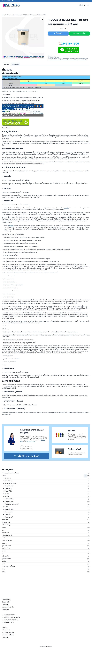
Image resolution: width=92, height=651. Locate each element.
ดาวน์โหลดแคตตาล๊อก (8, 632)
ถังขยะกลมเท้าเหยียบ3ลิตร (56, 59)
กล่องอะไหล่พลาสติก (7, 535)
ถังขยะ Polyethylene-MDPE (12, 504)
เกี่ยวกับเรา (5, 627)
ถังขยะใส (7, 506)
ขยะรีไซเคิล (8, 200)
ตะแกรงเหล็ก (5, 532)
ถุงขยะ (4, 551)
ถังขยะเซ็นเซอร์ (8, 517)
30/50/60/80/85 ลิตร (10, 483)
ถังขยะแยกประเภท (9, 486)
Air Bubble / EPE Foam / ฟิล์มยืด (10, 473)
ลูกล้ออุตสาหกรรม (6, 558)
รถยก (3, 530)
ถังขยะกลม (72, 58)
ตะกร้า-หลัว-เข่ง (6, 548)
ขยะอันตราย (9, 368)
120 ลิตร (7, 493)
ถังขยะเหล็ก (8, 514)
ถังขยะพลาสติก (65, 59)
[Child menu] (85, 475)
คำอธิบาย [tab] (6, 64)
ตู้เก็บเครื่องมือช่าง (6, 545)
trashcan (60, 58)
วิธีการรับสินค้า (5, 609)
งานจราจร (4, 543)
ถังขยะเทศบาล (8, 488)
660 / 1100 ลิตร (9, 499)
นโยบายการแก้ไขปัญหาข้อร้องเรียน (11, 617)
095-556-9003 (31, 441)
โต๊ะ (3, 553)
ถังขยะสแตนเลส (9, 512)
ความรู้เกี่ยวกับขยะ (10, 131)
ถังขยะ (63, 58)
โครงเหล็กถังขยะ (9, 481)
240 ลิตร (7, 496)
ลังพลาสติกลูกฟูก (6, 522)
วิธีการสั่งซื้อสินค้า (6, 599)
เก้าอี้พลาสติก (5, 538)
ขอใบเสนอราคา (6, 630)
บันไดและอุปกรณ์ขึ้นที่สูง (8, 566)
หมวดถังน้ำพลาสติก (7, 540)
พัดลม (3, 569)
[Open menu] (88, 5)
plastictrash (54, 58)
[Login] (85, 5)
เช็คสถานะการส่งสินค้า (8, 607)
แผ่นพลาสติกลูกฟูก (7, 525)
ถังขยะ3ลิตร (67, 58)
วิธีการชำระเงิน (6, 602)
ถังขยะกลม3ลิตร (78, 58)
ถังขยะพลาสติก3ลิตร (73, 59)
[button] (41, 18)
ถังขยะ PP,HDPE (9, 501)
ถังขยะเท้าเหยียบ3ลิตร (82, 59)
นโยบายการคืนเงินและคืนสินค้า (10, 619)
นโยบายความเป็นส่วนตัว (8, 614)
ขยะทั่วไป (7, 176)
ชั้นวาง (3, 571)
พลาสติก (66, 208)
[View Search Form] (77, 5)
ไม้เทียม (4, 561)
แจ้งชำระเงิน (5, 604)
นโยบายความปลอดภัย (8, 622)
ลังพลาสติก (5, 519)
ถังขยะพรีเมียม (8, 491)
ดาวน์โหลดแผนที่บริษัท (8, 635)
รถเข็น (3, 564)
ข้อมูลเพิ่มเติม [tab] (15, 64)
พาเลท (4, 527)
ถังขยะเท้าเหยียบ (55, 57)
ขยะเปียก (7, 188)
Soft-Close (8, 478)
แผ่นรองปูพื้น (5, 556)
